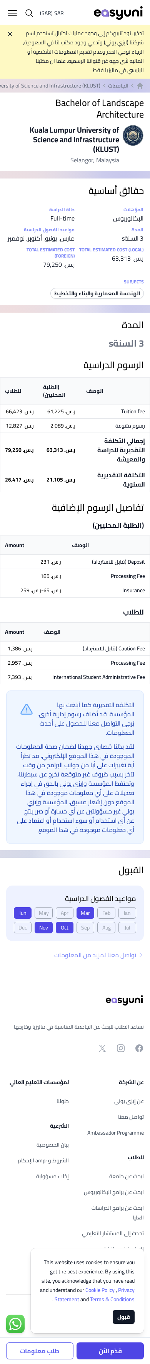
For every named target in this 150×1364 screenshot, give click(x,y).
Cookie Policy (100, 1290)
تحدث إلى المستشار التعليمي (113, 1233)
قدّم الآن (110, 1351)
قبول (123, 1317)
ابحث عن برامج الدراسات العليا (118, 1213)
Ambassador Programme (115, 1133)
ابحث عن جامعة (126, 1176)
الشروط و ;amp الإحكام (43, 1160)
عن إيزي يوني (129, 1101)
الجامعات (118, 85)
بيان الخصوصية (53, 1145)
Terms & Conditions (94, 1299)
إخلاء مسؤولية (52, 1176)
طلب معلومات (40, 1351)
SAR (52, 13)
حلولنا (63, 1101)
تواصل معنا (131, 1117)
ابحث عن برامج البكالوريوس (114, 1192)
